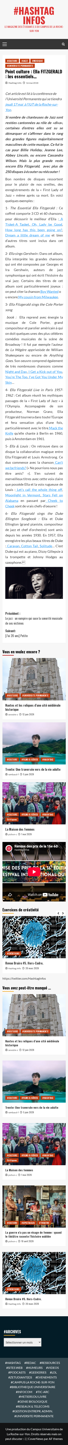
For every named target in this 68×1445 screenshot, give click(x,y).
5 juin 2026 (28, 774)
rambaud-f (13, 774)
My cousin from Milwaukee (38, 297)
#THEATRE (44, 1222)
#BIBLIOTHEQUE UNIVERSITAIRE (32, 1387)
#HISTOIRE (12, 695)
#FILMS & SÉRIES (30, 759)
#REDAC (30, 1362)
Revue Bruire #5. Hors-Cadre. (24, 963)
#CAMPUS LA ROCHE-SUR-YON (32, 1382)
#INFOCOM (24, 1392)
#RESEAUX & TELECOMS (32, 1406)
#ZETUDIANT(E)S (20, 1377)
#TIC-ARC (42, 1392)
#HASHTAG (47, 759)
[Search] (63, 44)
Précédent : (33, 618)
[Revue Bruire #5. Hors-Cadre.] (34, 937)
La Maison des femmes (20, 829)
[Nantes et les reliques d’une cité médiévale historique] (34, 679)
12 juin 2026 (28, 714)
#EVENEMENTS (46, 1377)
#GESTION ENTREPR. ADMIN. (32, 1411)
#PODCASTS (17, 1372)
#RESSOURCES (50, 1362)
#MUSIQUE (37, 60)
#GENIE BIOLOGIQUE (32, 1401)
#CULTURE (12, 60)
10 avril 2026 (27, 1241)
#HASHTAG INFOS (34, 15)
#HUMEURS (34, 1367)
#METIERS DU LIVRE (32, 1396)
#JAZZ (25, 60)
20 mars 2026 (32, 968)
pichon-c (12, 834)
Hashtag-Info (15, 82)
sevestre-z (13, 714)
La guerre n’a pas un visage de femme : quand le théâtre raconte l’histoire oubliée (33, 1234)
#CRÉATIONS (13, 953)
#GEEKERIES (37, 1372)
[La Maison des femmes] (34, 803)
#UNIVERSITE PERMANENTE (20, 65)
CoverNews (35, 1438)
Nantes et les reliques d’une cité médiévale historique (32, 707)
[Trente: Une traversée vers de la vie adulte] (34, 743)
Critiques (12, 819)
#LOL (53, 1372)
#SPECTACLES (28, 1222)
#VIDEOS (52, 1367)
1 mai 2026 (26, 834)
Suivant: (16, 633)
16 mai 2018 (32, 82)
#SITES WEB (14, 1367)
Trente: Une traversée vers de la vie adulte (32, 769)
